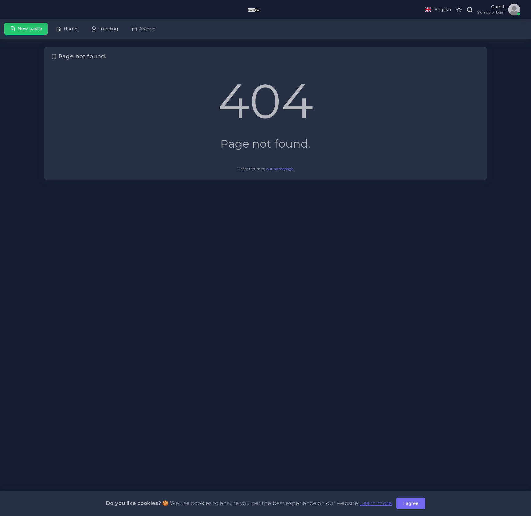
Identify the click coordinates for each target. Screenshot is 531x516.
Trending (108, 29)
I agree (411, 503)
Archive (147, 29)
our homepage (279, 168)
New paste (30, 28)
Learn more (376, 503)
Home (71, 29)
